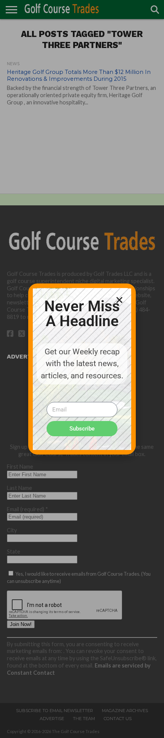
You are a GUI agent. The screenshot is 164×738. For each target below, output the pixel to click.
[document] (82, 369)
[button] (119, 300)
